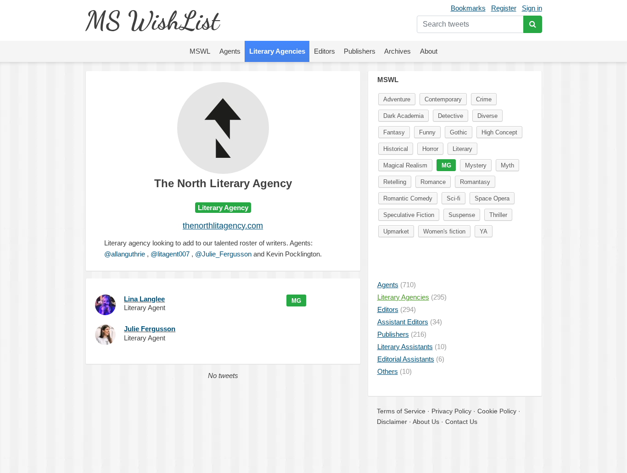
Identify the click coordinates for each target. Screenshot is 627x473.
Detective (450, 115)
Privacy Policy (451, 411)
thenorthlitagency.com (223, 225)
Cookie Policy (496, 411)
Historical (395, 148)
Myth (507, 165)
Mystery (476, 165)
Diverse (487, 115)
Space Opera (492, 198)
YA (483, 231)
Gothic (458, 132)
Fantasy (394, 132)
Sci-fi (453, 198)
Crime (484, 99)
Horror (430, 148)
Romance (433, 181)
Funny (427, 132)
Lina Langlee (144, 299)
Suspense (461, 214)
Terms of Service (401, 411)
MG (296, 300)
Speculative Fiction (408, 214)
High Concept (499, 132)
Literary (462, 148)
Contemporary (443, 99)
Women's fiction (444, 231)
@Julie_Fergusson (223, 254)
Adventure (396, 99)
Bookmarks (468, 8)
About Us (426, 421)
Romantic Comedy (407, 198)
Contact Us (461, 421)
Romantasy (475, 181)
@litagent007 (170, 254)
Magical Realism (405, 165)
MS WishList (152, 20)
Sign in (532, 8)
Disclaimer (392, 421)
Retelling (394, 181)
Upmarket (396, 231)
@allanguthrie (124, 254)
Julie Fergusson (149, 329)
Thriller (498, 214)
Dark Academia (403, 115)
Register (503, 8)
